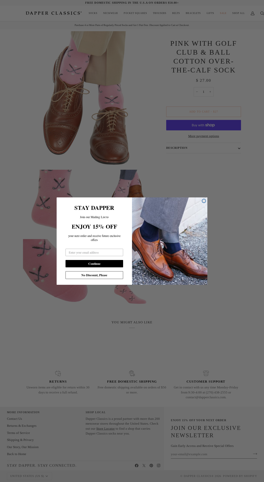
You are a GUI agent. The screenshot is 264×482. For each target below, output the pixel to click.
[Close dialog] (204, 201)
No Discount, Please (94, 275)
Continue (94, 263)
